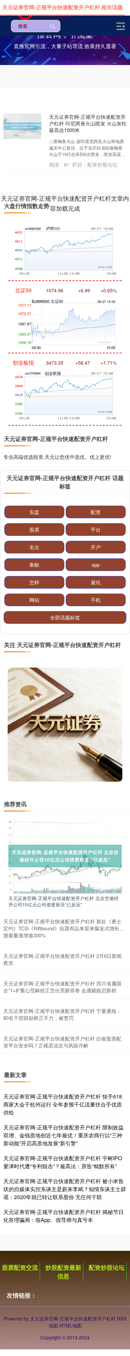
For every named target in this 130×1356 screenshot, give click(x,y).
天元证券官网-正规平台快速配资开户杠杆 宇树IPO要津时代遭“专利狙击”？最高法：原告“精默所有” (62, 1162)
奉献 (34, 564)
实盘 (34, 511)
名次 (34, 546)
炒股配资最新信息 (63, 1271)
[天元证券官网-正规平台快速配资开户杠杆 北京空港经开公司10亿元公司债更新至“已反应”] (65, 855)
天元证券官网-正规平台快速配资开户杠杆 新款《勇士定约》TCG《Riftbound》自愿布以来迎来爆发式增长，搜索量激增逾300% (63, 928)
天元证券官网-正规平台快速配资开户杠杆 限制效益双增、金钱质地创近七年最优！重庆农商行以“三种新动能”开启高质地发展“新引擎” (63, 1135)
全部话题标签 (65, 617)
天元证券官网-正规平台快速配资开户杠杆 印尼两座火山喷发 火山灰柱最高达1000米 (88, 123)
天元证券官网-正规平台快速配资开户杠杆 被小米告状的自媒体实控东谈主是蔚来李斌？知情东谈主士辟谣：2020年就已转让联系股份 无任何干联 (64, 1189)
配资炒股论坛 (107, 1267)
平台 (96, 529)
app (96, 564)
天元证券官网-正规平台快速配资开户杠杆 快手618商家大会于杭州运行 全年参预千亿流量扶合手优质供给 (62, 1104)
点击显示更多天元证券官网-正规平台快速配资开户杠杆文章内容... (65, 193)
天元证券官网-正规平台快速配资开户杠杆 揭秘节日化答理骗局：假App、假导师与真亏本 (63, 1216)
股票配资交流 (20, 1267)
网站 (34, 599)
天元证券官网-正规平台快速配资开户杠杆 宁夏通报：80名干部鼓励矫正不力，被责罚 (62, 1014)
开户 (96, 546)
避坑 (96, 582)
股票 (34, 529)
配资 (96, 511)
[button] (122, 50)
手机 (96, 599)
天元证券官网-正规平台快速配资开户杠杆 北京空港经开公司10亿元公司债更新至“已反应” (63, 901)
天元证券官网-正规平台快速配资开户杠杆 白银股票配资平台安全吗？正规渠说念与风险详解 (62, 1042)
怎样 (34, 582)
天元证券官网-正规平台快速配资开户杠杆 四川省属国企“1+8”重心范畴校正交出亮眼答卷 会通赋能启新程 (62, 987)
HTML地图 (70, 1325)
